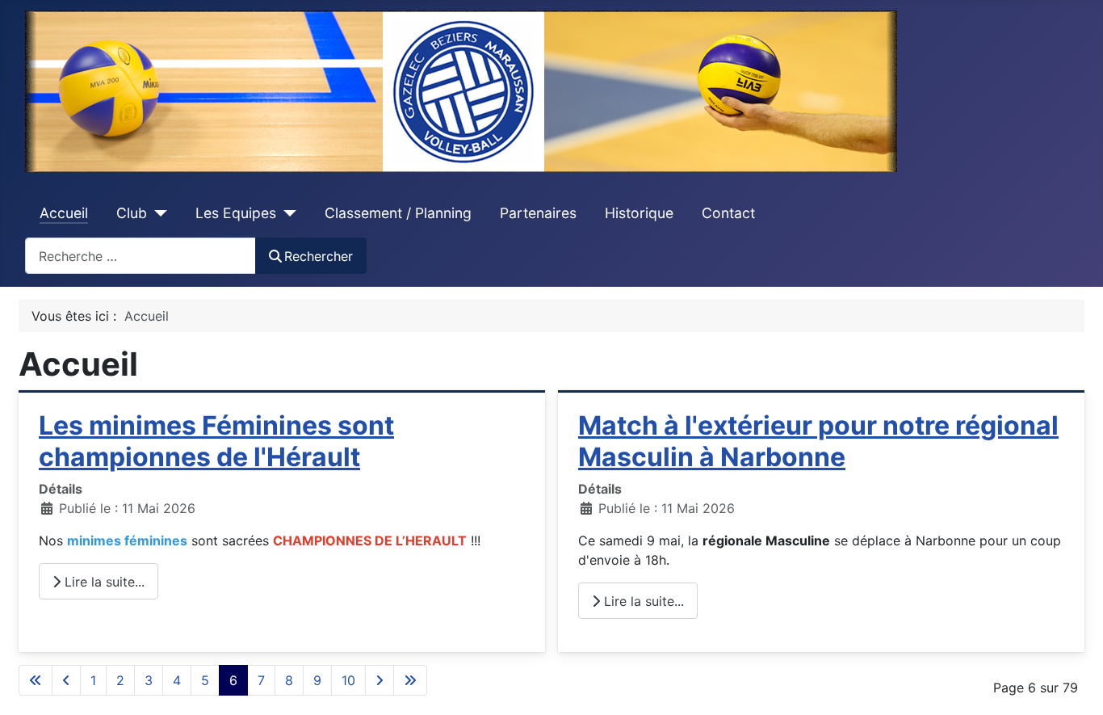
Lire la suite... (103, 582)
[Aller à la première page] (35, 680)
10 (348, 680)
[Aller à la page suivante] (379, 680)
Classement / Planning (398, 212)
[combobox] (140, 256)
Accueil (64, 212)
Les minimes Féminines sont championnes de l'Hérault (216, 441)
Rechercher (318, 256)
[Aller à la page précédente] (66, 680)
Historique (639, 212)
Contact (728, 212)
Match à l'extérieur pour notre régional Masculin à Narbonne (818, 441)
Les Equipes (235, 212)
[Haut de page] (1074, 685)
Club (131, 212)
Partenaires (538, 212)
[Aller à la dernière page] (410, 680)
